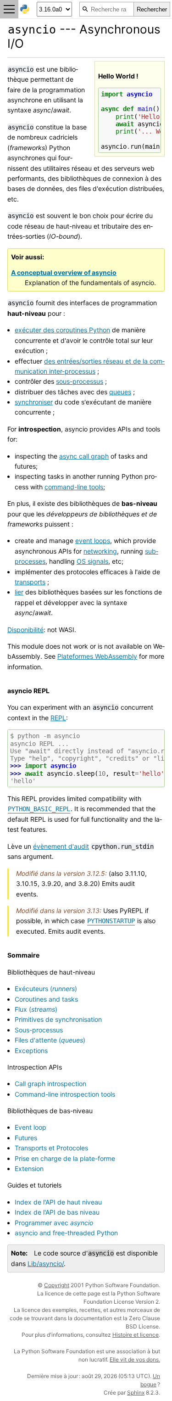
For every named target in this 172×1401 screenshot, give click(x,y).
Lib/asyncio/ (46, 1263)
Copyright (56, 1285)
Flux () (36, 1009)
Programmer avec (54, 1223)
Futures (26, 1138)
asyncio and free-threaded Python (66, 1233)
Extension (29, 1168)
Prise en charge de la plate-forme (65, 1158)
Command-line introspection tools (65, 1094)
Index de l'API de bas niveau (57, 1212)
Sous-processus (39, 1030)
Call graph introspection (50, 1083)
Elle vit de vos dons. (135, 1359)
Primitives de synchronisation (58, 1019)
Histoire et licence (135, 1334)
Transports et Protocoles (51, 1148)
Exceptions (31, 1050)
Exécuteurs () (46, 988)
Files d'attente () (50, 1040)
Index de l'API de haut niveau (58, 1202)
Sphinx (135, 1392)
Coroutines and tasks (46, 999)
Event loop (30, 1127)
